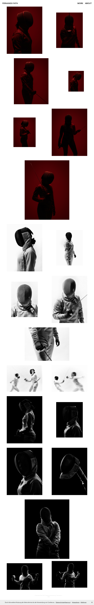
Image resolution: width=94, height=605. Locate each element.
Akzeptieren (76, 602)
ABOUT (88, 3)
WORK (80, 3)
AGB (48, 596)
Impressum (59, 595)
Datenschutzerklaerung (50, 595)
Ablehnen (84, 602)
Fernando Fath (10, 3)
